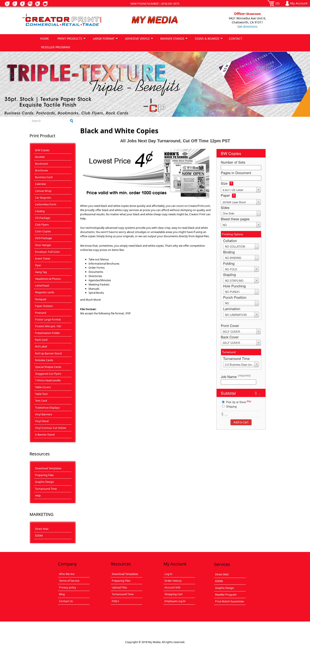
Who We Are (66, 574)
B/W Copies (42, 150)
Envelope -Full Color (47, 252)
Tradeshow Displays (47, 407)
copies (125, 206)
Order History (173, 581)
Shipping (231, 406)
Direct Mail (41, 529)
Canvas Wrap (43, 191)
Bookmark (41, 164)
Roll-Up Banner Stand (48, 353)
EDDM (39, 535)
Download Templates (48, 468)
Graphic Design (44, 482)
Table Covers (43, 387)
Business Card (44, 177)
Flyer (38, 265)
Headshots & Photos (48, 279)
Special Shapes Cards (48, 367)
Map (249, 401)
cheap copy (160, 214)
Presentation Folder (47, 333)
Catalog (40, 211)
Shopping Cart (173, 594)
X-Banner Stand (45, 434)
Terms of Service (69, 581)
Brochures (41, 170)
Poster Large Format (48, 319)
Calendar (40, 184)
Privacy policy (67, 587)
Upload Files (119, 587)
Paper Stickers (44, 306)
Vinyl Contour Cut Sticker (50, 428)
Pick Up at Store (238, 402)
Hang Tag (41, 272)
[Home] (62, 20)
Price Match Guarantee (229, 601)
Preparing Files (44, 475)
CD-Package (42, 218)
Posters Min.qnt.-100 (48, 326)
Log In (168, 574)
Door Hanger (43, 245)
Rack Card (41, 340)
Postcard (40, 313)
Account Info (172, 587)
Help (38, 495)
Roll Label (41, 346)
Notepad (40, 299)
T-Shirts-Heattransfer (48, 380)
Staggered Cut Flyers (48, 373)
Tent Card (41, 400)
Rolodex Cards (44, 360)
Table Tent (41, 394)
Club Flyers (42, 224)
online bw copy (89, 250)
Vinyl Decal (42, 421)
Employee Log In (175, 601)
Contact (235, 38)
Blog (62, 594)
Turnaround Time (46, 489)
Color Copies (43, 231)
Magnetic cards (44, 292)
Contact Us (66, 601)
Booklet (40, 157)
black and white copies (149, 246)
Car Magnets (43, 197)
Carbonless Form (45, 204)
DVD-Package (43, 238)
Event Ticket (42, 258)
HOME (44, 38)
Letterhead (42, 285)
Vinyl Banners (43, 414)
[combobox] (241, 190)
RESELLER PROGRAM (55, 47)
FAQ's (115, 601)
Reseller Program (226, 594)
